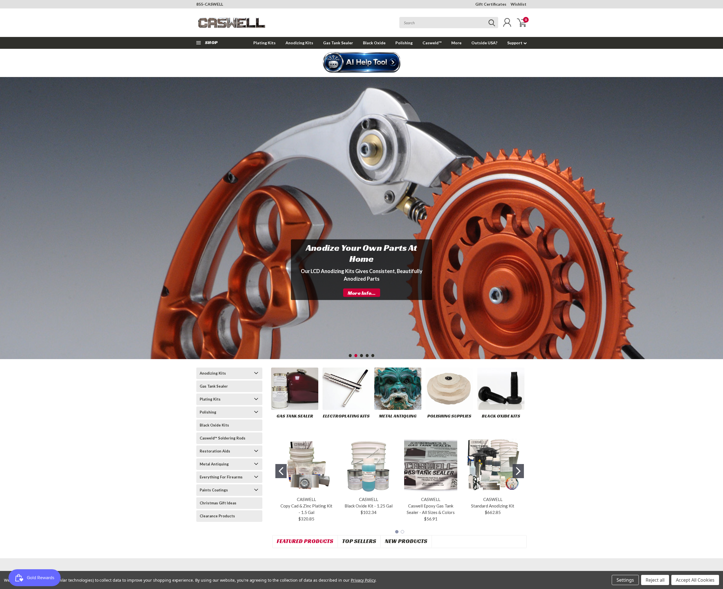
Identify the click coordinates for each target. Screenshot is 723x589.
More (456, 42)
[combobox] (448, 22)
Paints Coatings (214, 490)
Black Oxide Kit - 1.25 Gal (369, 505)
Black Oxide (374, 42)
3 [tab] (361, 355)
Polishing (404, 42)
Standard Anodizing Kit (492, 505)
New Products (406, 541)
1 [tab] (350, 355)
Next (717, 213)
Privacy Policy (363, 580)
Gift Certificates (490, 4)
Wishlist (518, 4)
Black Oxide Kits (214, 425)
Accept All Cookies (695, 580)
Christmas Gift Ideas (218, 503)
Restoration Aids (215, 451)
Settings (625, 580)
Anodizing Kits (299, 42)
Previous (5, 213)
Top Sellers (359, 541)
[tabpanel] (361, 269)
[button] (361, 63)
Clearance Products (217, 516)
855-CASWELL (209, 4)
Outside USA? (484, 42)
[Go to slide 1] (281, 471)
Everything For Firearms (221, 477)
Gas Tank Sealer (338, 42)
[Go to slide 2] (518, 471)
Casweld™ (432, 42)
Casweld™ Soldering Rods (222, 438)
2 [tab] (356, 355)
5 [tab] (372, 355)
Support (515, 42)
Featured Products (305, 541)
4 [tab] (367, 355)
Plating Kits (264, 42)
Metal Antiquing (214, 464)
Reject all (655, 580)
